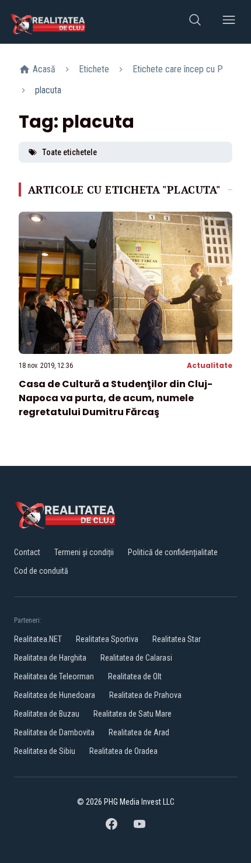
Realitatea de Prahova (145, 695)
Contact (27, 552)
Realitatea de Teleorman (54, 676)
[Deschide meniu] (229, 22)
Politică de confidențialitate (173, 552)
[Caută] (195, 22)
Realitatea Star (176, 639)
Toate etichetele (69, 152)
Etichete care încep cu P (178, 69)
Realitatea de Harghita (50, 657)
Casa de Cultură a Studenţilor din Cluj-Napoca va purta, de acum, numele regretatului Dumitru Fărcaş (115, 398)
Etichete (94, 69)
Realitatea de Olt (135, 676)
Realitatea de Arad (139, 732)
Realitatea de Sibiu (44, 751)
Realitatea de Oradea (123, 751)
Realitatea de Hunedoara (54, 695)
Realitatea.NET (38, 639)
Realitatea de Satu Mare (132, 713)
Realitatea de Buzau (46, 713)
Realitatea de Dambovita (54, 732)
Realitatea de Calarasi (136, 657)
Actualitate (209, 365)
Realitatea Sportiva (107, 639)
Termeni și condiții (84, 552)
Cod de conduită (41, 571)
